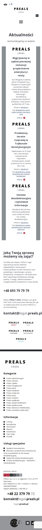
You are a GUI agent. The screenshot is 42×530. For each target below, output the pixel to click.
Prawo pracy (11, 395)
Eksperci (9, 429)
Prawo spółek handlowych (16, 403)
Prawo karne (11, 388)
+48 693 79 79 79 (16, 290)
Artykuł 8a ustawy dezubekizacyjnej (19, 458)
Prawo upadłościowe (14, 405)
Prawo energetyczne (14, 386)
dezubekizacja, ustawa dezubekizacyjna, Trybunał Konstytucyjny (21, 174)
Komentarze (11, 432)
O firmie (9, 422)
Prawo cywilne (11, 383)
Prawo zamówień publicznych (17, 410)
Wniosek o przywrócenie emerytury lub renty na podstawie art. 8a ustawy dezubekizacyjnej (20, 453)
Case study (10, 434)
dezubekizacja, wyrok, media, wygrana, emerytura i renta (21, 112)
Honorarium (11, 427)
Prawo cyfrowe (12, 381)
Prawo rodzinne (12, 398)
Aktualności (24, 107)
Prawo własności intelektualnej (18, 408)
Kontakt (9, 436)
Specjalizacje (11, 424)
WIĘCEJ (20, 118)
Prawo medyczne (12, 393)
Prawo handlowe (12, 390)
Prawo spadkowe (12, 400)
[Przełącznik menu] (21, 22)
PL (37, 16)
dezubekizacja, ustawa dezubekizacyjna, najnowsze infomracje (21, 227)
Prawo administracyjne (15, 378)
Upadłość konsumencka (15, 448)
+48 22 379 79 (21, 493)
